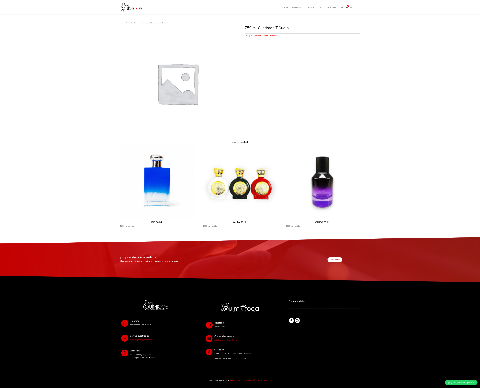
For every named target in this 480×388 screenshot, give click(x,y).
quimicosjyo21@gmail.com (141, 339)
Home (122, 23)
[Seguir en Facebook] (291, 320)
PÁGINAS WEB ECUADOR (240, 380)
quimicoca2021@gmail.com (225, 340)
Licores (145, 23)
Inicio (285, 7)
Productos (313, 7)
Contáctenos (331, 7)
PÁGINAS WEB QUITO (262, 380)
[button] (461, 382)
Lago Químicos (298, 7)
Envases (138, 23)
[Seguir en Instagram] (297, 320)
